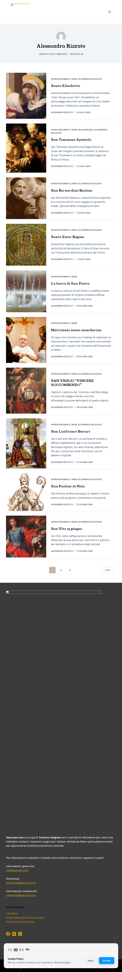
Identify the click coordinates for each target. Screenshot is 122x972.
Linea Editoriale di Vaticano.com (25, 917)
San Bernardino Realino (71, 190)
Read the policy (62, 962)
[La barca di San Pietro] (26, 291)
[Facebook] (8, 934)
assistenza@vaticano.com (21, 883)
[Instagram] (20, 934)
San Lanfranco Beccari (70, 431)
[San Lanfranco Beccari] (26, 443)
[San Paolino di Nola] (26, 492)
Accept (106, 960)
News (74, 79)
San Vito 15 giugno (66, 529)
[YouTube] (14, 934)
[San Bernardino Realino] (26, 198)
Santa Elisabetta (65, 86)
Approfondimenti (61, 79)
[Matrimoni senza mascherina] (26, 340)
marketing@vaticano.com (21, 895)
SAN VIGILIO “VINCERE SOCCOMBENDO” (72, 383)
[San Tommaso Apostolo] (26, 148)
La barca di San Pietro (70, 283)
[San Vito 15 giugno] (26, 536)
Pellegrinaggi (86, 129)
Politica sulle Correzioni (20, 922)
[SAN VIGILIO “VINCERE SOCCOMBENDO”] (26, 391)
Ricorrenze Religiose (90, 79)
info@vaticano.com (17, 870)
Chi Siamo (12, 913)
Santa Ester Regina (67, 237)
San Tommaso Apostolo (71, 139)
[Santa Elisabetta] (26, 96)
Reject (91, 960)
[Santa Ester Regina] (26, 245)
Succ (107, 570)
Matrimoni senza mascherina (76, 330)
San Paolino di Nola (68, 486)
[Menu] (109, 11)
